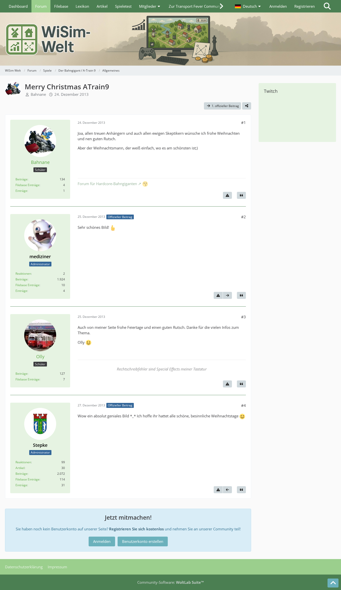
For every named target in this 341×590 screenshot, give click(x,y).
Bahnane (38, 94)
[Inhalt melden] (227, 195)
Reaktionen (23, 273)
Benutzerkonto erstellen (142, 541)
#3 (243, 316)
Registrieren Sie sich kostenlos (136, 528)
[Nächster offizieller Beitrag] (227, 295)
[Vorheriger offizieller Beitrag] (227, 489)
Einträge (21, 191)
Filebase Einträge (27, 185)
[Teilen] (246, 106)
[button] (248, 6)
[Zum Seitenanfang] (333, 583)
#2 (243, 216)
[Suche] (327, 6)
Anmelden (278, 6)
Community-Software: (170, 582)
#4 (243, 405)
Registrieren (304, 6)
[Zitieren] (241, 195)
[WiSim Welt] (170, 39)
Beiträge (21, 179)
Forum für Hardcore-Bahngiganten (107, 183)
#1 (243, 122)
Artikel (19, 468)
